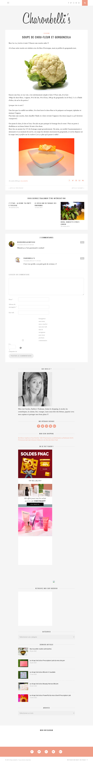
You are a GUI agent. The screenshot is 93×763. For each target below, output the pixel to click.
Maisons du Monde (44, 440)
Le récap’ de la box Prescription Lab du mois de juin (47, 660)
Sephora (27, 438)
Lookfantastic (56, 438)
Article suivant (77, 188)
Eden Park (54, 440)
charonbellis (24, 181)
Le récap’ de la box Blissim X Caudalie (42, 672)
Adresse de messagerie (13, 305)
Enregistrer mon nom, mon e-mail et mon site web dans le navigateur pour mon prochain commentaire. (43, 330)
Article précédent (16, 188)
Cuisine (47, 33)
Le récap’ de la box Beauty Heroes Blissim (44, 684)
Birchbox (21, 438)
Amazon (34, 440)
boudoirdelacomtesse (26, 242)
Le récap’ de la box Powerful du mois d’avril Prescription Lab (50, 695)
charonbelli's (29, 258)
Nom (11, 299)
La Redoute (65, 438)
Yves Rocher (35, 438)
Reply (82, 242)
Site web (11, 313)
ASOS (71, 438)
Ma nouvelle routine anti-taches (41, 649)
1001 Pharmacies (45, 438)
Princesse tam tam (24, 440)
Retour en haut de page (76, 760)
